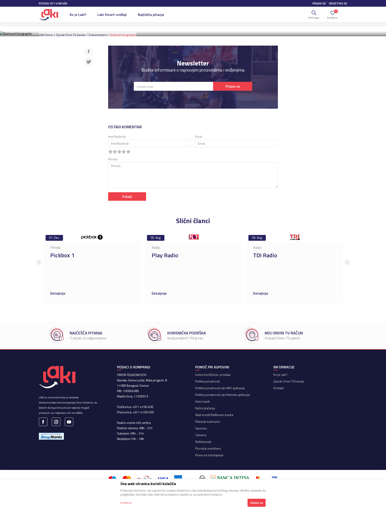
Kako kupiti (202, 401)
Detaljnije (58, 293)
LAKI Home (46, 35)
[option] (92, 268)
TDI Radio (265, 255)
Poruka (112, 159)
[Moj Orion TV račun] (251, 335)
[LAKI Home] (49, 14)
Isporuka (201, 428)
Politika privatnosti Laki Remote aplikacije (222, 394)
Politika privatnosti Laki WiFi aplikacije (220, 388)
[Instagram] (56, 422)
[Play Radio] (193, 237)
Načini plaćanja (205, 408)
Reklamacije (203, 441)
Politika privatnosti (207, 381)
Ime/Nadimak (117, 136)
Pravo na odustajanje (209, 455)
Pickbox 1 (62, 255)
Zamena (200, 435)
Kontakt (278, 388)
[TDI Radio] (294, 237)
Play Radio (165, 255)
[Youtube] (69, 422)
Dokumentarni (98, 35)
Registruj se (338, 3)
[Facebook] (89, 51)
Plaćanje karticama (207, 421)
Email (198, 136)
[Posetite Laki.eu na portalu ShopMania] (51, 435)
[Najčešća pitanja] (56, 335)
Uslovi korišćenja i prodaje (213, 374)
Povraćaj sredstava (208, 448)
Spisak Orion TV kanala (70, 35)
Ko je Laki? (280, 374)
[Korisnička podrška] (154, 335)
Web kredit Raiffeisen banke (214, 414)
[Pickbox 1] (91, 237)
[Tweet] (89, 61)
